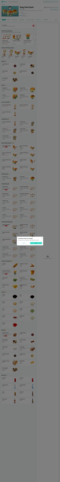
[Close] (41, 238)
